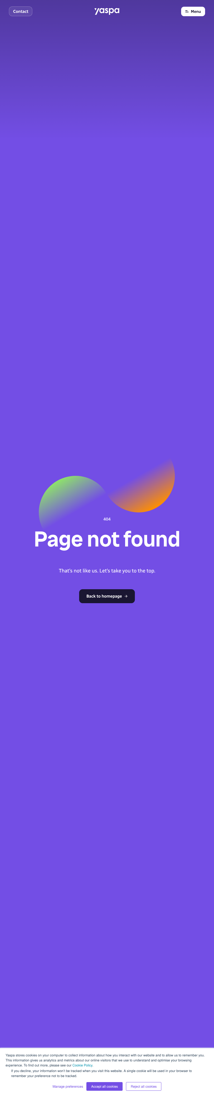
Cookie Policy (82, 1065)
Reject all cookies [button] (144, 1086)
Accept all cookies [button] (104, 1086)
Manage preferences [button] (68, 1086)
